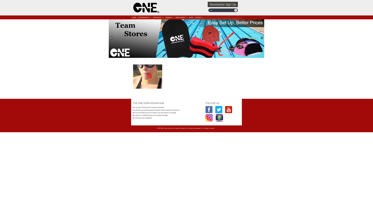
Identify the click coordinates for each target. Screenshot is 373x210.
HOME (134, 17)
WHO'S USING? (180, 17)
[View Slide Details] (186, 38)
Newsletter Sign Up (223, 4)
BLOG (191, 17)
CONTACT (198, 17)
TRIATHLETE (157, 17)
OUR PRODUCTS (143, 17)
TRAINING (168, 17)
